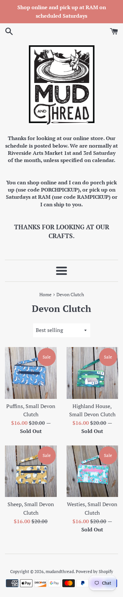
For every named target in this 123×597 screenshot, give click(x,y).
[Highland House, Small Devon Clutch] (92, 373)
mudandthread (60, 571)
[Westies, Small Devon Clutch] (92, 471)
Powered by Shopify (94, 571)
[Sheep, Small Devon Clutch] (31, 471)
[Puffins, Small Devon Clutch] (31, 373)
